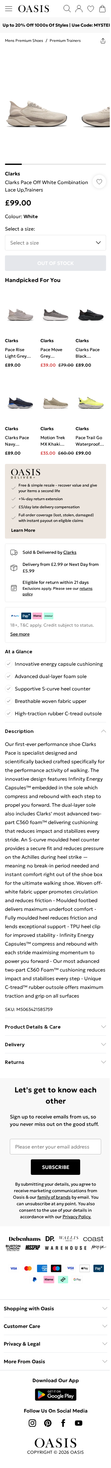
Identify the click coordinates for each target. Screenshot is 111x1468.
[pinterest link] (45, 1462)
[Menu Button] (8, 8)
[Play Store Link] (53, 1433)
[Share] (98, 40)
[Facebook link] (61, 1462)
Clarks (12, 169)
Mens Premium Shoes (24, 40)
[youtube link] (76, 1462)
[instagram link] (30, 1462)
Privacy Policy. (74, 1247)
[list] (53, 104)
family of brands (51, 1227)
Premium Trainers (65, 40)
